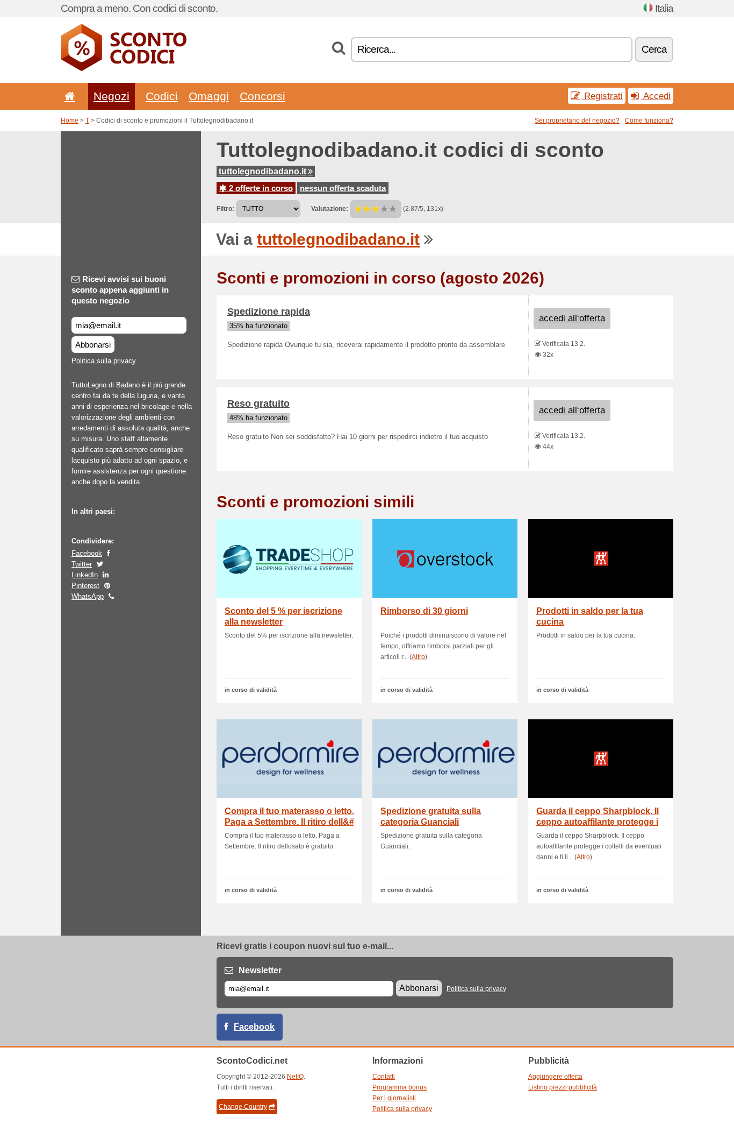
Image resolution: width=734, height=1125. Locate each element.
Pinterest (85, 586)
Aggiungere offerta (555, 1076)
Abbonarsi (93, 344)
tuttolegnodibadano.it (262, 171)
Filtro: (225, 209)
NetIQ (295, 1076)
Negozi (111, 96)
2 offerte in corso (260, 188)
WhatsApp (87, 596)
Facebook (86, 553)
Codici (162, 96)
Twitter (81, 564)
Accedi (656, 95)
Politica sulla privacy (103, 361)
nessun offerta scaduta (343, 188)
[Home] (68, 96)
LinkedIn (84, 575)
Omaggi (209, 96)
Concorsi (262, 96)
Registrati (602, 95)
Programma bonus (399, 1087)
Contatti (383, 1076)
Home (69, 120)
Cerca (654, 49)
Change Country (243, 1106)
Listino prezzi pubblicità (562, 1087)
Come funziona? (649, 120)
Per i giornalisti (394, 1098)
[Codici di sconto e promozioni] (123, 69)
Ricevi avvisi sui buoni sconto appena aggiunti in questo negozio (120, 289)
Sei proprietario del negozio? (577, 120)
